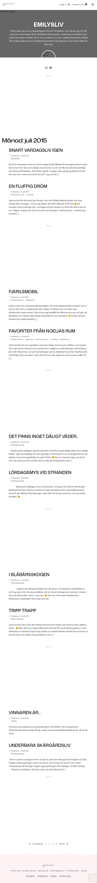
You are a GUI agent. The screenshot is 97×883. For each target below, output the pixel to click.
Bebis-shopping (17, 619)
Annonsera (30, 876)
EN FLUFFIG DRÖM (28, 186)
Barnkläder (15, 158)
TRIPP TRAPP (22, 610)
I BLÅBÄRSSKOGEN (29, 574)
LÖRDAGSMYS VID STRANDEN (40, 472)
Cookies (53, 876)
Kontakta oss (42, 876)
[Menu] (92, 4)
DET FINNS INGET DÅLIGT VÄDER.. (43, 436)
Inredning (29, 194)
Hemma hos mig (17, 194)
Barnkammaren (17, 300)
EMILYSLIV (49, 24)
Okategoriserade (17, 445)
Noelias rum (30, 300)
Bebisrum (29, 339)
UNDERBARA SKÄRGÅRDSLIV (40, 745)
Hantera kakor (65, 876)
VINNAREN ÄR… (25, 713)
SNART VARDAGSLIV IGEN (36, 150)
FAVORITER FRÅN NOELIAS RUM (42, 331)
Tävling (14, 721)
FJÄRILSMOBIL (23, 292)
